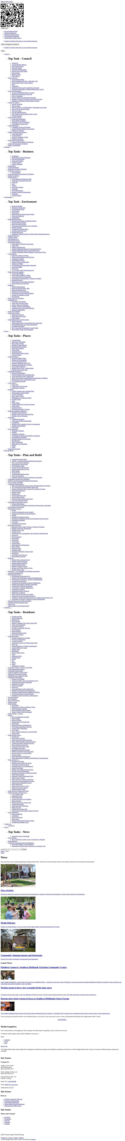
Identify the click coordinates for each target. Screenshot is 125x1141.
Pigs (13, 661)
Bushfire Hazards (17, 227)
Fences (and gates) (17, 817)
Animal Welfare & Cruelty (19, 648)
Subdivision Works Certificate (20, 591)
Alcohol (14, 185)
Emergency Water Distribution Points (22, 776)
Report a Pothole (16, 720)
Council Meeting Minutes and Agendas (23, 129)
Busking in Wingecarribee (19, 360)
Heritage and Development (19, 561)
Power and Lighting (17, 187)
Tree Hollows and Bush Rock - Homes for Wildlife (26, 278)
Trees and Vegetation (14, 311)
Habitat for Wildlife (17, 264)
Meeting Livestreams (18, 130)
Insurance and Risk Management (21, 192)
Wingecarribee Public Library (12, 1106)
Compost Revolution (18, 804)
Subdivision (15, 553)
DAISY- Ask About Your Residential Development (23, 481)
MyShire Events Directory (19, 412)
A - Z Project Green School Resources (23, 270)
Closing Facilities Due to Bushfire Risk (23, 375)
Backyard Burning (17, 814)
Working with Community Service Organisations (26, 424)
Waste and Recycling (14, 735)
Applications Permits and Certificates (18, 479)
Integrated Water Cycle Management (22, 766)
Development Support (14, 509)
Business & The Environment (20, 292)
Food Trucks (15, 542)
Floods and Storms (17, 685)
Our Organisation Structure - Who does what (25, 81)
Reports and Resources (18, 247)
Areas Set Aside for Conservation (21, 277)
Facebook (7, 1117)
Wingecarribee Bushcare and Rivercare (23, 257)
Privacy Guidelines (17, 96)
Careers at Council (13, 102)
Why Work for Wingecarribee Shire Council (24, 114)
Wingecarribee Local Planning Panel (18, 606)
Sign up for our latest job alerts (20, 109)
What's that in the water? (19, 316)
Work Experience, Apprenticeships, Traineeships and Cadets (29, 107)
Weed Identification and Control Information (24, 324)
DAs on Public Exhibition (15, 482)
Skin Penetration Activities (19, 709)
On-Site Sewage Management (20, 771)
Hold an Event (12, 177)
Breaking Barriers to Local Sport (21, 439)
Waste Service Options (18, 738)
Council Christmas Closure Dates (17, 672)
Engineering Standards (18, 520)
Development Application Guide (17, 502)
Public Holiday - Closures (15, 713)
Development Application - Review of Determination (27, 579)
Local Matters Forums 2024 (20, 124)
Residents (7, 607)
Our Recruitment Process (19, 112)
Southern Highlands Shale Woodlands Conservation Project (29, 252)
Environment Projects (14, 242)
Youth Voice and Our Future (20, 303)
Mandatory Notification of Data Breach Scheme (25, 101)
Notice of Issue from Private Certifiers (23, 594)
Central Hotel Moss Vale (19, 495)
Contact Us (11, 825)
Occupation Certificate (18, 589)
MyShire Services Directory (20, 416)
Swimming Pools (17, 408)
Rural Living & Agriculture (16, 298)
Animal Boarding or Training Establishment (24, 646)
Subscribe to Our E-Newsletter (20, 122)
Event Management (17, 190)
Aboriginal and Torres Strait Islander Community (26, 435)
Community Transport (18, 434)
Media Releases (12, 841)
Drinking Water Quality (18, 789)
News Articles (12, 838)
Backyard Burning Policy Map (20, 288)
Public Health (12, 704)
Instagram (7, 1122)
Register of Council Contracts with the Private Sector (27, 99)
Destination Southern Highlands (17, 169)
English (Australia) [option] (20, 47)
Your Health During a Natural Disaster (23, 694)
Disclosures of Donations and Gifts (22, 94)
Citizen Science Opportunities (20, 262)
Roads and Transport (14, 449)
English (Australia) (20, 41)
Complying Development (19, 581)
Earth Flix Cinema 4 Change (20, 255)
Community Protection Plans (20, 229)
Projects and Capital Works (16, 140)
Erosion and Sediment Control (20, 295)
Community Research (18, 419)
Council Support (16, 195)
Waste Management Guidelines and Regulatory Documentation (30, 758)
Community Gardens (18, 259)
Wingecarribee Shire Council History (22, 83)
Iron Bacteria (15, 296)
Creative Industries (13, 167)
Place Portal (15, 427)
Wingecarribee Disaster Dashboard (22, 682)
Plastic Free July (16, 807)
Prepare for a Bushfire (18, 679)
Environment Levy (13, 239)
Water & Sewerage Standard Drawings (23, 781)
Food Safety (15, 705)
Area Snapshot (16, 172)
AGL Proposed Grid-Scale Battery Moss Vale (25, 487)
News (6, 827)
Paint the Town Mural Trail (19, 370)
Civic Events (11, 383)
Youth (13, 447)
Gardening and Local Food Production (23, 308)
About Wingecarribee (18, 79)
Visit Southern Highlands (11, 1102)
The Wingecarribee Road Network (22, 727)
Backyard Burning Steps (19, 290)
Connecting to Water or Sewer (20, 765)
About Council (12, 78)
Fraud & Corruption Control (20, 137)
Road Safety (15, 723)
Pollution (10, 285)
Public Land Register (14, 145)
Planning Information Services (20, 517)
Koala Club (15, 268)
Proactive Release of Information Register (24, 97)
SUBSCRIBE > (62, 1019)
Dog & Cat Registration (18, 639)
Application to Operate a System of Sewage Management (28, 599)
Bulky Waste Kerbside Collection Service (24, 741)
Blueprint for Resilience (18, 373)
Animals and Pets (13, 636)
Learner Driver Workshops (19, 728)
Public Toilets (16, 403)
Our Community (13, 429)
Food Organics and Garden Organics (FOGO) (25, 811)
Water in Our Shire (13, 313)
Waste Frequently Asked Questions (22, 740)
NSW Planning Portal (14, 574)
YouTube (7, 1120)
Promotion (15, 194)
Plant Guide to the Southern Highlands (23, 282)
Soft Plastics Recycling (18, 748)
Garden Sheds (16, 543)
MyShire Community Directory (17, 411)
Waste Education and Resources (21, 756)
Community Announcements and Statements (21, 843)
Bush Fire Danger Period (19, 224)
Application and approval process (21, 180)
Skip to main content (7, 1)
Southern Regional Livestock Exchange (23, 404)
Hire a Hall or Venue (18, 396)
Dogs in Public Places (18, 653)
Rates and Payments (14, 700)
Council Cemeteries (17, 394)
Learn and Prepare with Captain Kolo (22, 376)
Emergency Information (15, 677)
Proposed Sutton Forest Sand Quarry (22, 499)
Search (3, 849)
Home (2, 851)
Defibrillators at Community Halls (21, 398)
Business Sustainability (18, 310)
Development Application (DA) (21, 576)
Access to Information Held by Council (23, 92)
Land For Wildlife (17, 267)
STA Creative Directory (18, 366)
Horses (14, 659)
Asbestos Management (18, 287)
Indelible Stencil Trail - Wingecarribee (23, 368)
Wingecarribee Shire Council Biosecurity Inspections (27, 323)
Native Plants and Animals (15, 272)
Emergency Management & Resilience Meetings (26, 692)
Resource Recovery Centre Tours (21, 802)
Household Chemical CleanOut (21, 750)
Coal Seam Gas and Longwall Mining (23, 293)
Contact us (7, 824)
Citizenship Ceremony (18, 388)
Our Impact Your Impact (19, 301)
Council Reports (16, 135)
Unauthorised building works (20, 822)
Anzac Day (15, 384)
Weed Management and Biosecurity (18, 320)
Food (13, 184)
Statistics (14, 432)
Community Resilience (14, 371)
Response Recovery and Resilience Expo (24, 380)
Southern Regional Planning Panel (18, 602)
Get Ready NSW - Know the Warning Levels (25, 681)
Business (7, 147)
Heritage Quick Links (18, 569)
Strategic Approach (13, 176)
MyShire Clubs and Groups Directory (22, 414)
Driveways (15, 535)
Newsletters (7, 1119)
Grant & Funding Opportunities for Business (21, 174)
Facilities (10, 389)
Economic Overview (14, 171)
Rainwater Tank (16, 548)
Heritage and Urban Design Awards (22, 568)
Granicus (33, 1139)
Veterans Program (17, 116)
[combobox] (10, 44)
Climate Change (12, 237)
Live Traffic (15, 730)
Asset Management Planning (16, 669)
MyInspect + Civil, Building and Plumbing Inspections (24, 571)
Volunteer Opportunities (19, 426)
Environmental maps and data (20, 283)
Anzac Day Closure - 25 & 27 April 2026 (20, 667)
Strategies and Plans (17, 139)
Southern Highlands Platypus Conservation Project (26, 249)
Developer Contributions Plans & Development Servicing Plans (30, 518)
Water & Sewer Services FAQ (20, 786)
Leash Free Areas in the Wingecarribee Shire (24, 643)
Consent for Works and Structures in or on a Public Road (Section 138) (32, 597)
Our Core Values (16, 111)
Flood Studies (16, 318)
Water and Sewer (13, 760)
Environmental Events (18, 260)
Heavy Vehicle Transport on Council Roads (24, 732)
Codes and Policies (17, 134)
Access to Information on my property (23, 512)
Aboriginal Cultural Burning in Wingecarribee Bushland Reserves (31, 234)
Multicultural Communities (19, 444)
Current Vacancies (17, 104)
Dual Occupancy (17, 537)
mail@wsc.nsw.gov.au (11, 1084)
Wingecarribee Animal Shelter (20, 393)
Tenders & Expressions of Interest (18, 144)
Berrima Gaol (16, 494)
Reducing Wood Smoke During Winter (23, 820)
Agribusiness (12, 166)
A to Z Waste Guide (17, 794)
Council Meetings (13, 125)
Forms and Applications (18, 119)
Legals (10, 1138)
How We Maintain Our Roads (20, 717)
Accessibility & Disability (19, 437)
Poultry (14, 662)
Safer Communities (17, 442)
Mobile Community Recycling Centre (22, 751)
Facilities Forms (16, 399)
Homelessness (16, 440)
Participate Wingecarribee (11, 1101)
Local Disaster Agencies (19, 381)
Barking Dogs (16, 649)
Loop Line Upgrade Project (20, 500)
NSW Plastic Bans (17, 797)
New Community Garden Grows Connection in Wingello (28, 839)
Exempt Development (18, 504)
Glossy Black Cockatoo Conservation (22, 244)
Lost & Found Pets (17, 641)
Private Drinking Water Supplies (21, 710)
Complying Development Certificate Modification (26, 583)
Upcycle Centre (16, 755)
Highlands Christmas (18, 431)
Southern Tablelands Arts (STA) (21, 363)
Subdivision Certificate (18, 593)
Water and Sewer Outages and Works (22, 779)
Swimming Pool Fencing (19, 523)
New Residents (12, 699)
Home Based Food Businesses (20, 545)
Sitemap (21, 1138)
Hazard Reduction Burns (19, 222)
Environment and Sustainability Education (24, 265)
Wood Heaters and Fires (19, 556)
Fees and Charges (13, 697)
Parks (13, 401)
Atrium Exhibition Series (19, 358)
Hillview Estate (16, 492)
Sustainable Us (12, 300)
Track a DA (11, 604)
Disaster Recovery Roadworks (20, 722)
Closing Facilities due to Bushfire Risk (23, 391)
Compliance (15, 816)
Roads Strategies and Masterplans (21, 725)
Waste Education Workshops (20, 806)
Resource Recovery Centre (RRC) (22, 753)
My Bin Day (15, 737)
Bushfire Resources (17, 232)
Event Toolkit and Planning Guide (21, 179)
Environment (8, 197)
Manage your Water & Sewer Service (22, 769)
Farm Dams (15, 540)
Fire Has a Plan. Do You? (19, 231)
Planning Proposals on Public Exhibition (19, 601)
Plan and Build (8, 450)
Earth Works (15, 538)
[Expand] (10, 54)
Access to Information (14, 91)
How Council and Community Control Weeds (25, 328)
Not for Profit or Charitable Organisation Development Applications (31, 505)
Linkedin (7, 1124)
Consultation (15, 422)
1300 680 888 (12, 1081)
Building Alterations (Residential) (21, 528)
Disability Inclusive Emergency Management (25, 695)
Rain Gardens (16, 546)
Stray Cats (15, 644)
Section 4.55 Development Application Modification (27, 578)
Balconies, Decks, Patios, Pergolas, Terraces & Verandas (28, 527)
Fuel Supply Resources (18, 490)
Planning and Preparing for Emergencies (23, 690)
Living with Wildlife (17, 273)
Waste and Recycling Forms (20, 745)
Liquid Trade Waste (17, 768)
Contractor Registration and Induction (22, 142)
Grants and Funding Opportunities (21, 421)
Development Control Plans (16, 507)
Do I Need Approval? (14, 525)
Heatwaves (15, 687)
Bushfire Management (14, 219)
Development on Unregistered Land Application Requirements (30, 533)
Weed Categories (17, 321)
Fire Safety (15, 522)
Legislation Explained (18, 326)
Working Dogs (16, 657)
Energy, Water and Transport (20, 305)
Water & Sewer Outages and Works (18, 791)
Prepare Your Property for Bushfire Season (24, 221)
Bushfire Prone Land (18, 530)
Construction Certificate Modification (22, 588)
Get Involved (12, 254)
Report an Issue (12, 702)
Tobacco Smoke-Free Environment (22, 712)
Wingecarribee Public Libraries (21, 409)
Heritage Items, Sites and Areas (21, 560)
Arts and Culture (13, 356)
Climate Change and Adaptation (21, 306)
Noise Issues (15, 819)
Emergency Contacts (18, 684)
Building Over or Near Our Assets (21, 763)
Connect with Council (14, 117)
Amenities (15, 189)
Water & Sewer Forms (18, 778)
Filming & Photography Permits (17, 674)
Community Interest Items (15, 484)
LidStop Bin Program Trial (19, 809)
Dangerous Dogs (17, 656)
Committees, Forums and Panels (21, 127)
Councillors (15, 86)
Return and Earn (16, 801)
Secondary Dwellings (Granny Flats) (22, 551)
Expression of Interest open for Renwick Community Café (28, 846)
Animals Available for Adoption (21, 638)
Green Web (15, 245)
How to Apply (16, 106)
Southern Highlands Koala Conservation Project (26, 250)
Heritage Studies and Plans (19, 563)
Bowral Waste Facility (18, 497)
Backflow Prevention (18, 761)
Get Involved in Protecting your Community (24, 226)
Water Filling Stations (18, 774)
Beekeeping (15, 651)
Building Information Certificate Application (24, 584)
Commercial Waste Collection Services (23, 743)
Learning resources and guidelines (21, 799)
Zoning (14, 510)
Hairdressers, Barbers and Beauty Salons (23, 707)
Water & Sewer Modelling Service (22, 783)
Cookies (15, 1138)
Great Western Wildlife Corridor (21, 275)
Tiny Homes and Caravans (19, 555)
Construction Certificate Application (22, 586)
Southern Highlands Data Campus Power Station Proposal (28, 489)
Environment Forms (14, 240)
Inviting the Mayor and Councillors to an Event (25, 88)
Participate (11, 417)
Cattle (13, 654)
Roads (10, 715)
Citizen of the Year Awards (19, 386)
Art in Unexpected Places (19, 361)
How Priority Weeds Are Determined (22, 329)
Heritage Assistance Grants (19, 566)
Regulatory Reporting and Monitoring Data (24, 773)
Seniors (14, 445)
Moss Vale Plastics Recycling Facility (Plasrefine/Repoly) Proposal (31, 486)
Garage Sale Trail (17, 796)
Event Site (15, 182)
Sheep (13, 664)
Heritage (10, 558)
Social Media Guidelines (19, 120)
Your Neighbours (13, 812)
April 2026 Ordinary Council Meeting (23, 844)
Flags (13, 84)
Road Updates (16, 718)
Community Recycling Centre (20, 746)
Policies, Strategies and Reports (17, 132)
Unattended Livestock (18, 666)
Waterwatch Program (18, 315)
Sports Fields (15, 406)
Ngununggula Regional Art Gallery (22, 365)
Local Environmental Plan (15, 573)
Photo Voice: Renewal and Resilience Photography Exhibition (30, 378)
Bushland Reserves (13, 236)
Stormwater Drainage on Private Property (24, 514)
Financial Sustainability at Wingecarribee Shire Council (28, 89)
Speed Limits (15, 733)
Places (6, 331)
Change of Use (16, 532)
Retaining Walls (16, 550)
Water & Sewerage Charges (20, 788)
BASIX (14, 515)
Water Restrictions (17, 784)
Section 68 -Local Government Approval (23, 596)
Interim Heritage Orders (18, 565)
